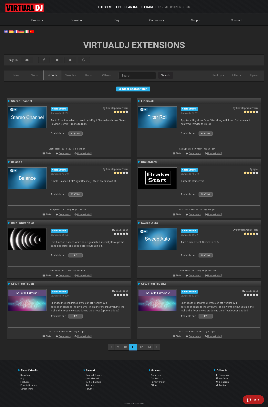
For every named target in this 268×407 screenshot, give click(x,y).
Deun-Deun (122, 230)
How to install (84, 153)
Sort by (217, 75)
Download (77, 20)
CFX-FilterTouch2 (153, 284)
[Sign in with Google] (84, 60)
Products (37, 20)
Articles (90, 385)
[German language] (21, 31)
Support (196, 20)
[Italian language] (27, 31)
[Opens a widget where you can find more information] (253, 400)
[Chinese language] (32, 31)
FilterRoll (147, 101)
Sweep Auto (149, 223)
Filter (235, 75)
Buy (117, 20)
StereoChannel (21, 101)
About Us (156, 375)
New (16, 75)
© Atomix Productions (134, 403)
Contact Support (94, 375)
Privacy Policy (158, 382)
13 (149, 347)
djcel (255, 169)
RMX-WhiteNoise (23, 223)
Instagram (224, 382)
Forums (90, 388)
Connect (236, 20)
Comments (65, 153)
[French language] (16, 31)
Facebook (223, 375)
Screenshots (26, 388)
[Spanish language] (11, 31)
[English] (6, 31)
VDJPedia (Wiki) (94, 382)
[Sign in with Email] (27, 60)
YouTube (223, 378)
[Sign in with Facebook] (43, 60)
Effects (52, 75)
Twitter (222, 385)
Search (165, 75)
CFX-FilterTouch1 (23, 284)
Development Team (117, 108)
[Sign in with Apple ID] (70, 60)
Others (106, 75)
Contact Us (157, 378)
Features (24, 382)
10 (125, 347)
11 (133, 347)
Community (156, 20)
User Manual (92, 378)
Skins (34, 75)
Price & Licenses (28, 385)
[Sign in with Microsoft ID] (57, 60)
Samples (70, 75)
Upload (254, 75)
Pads (88, 75)
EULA (154, 385)
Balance (16, 162)
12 (141, 347)
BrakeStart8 (149, 162)
